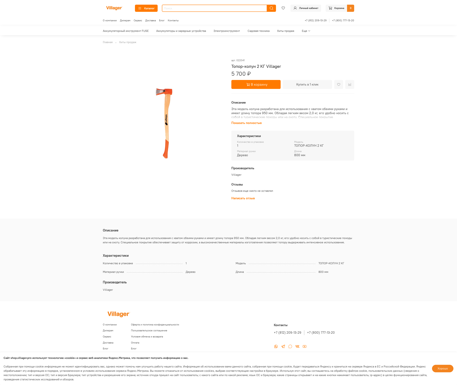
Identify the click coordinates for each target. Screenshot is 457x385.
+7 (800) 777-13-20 (343, 20)
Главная (108, 42)
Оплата (135, 342)
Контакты (173, 20)
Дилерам (125, 20)
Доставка (150, 20)
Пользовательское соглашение (149, 330)
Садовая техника (259, 31)
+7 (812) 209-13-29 (316, 20)
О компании (110, 20)
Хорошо (443, 368)
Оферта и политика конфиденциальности (155, 324)
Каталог (149, 8)
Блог (162, 20)
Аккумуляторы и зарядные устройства (181, 31)
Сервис (138, 20)
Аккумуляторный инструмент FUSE (126, 31)
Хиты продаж (285, 31)
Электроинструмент (227, 31)
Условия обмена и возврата (147, 336)
